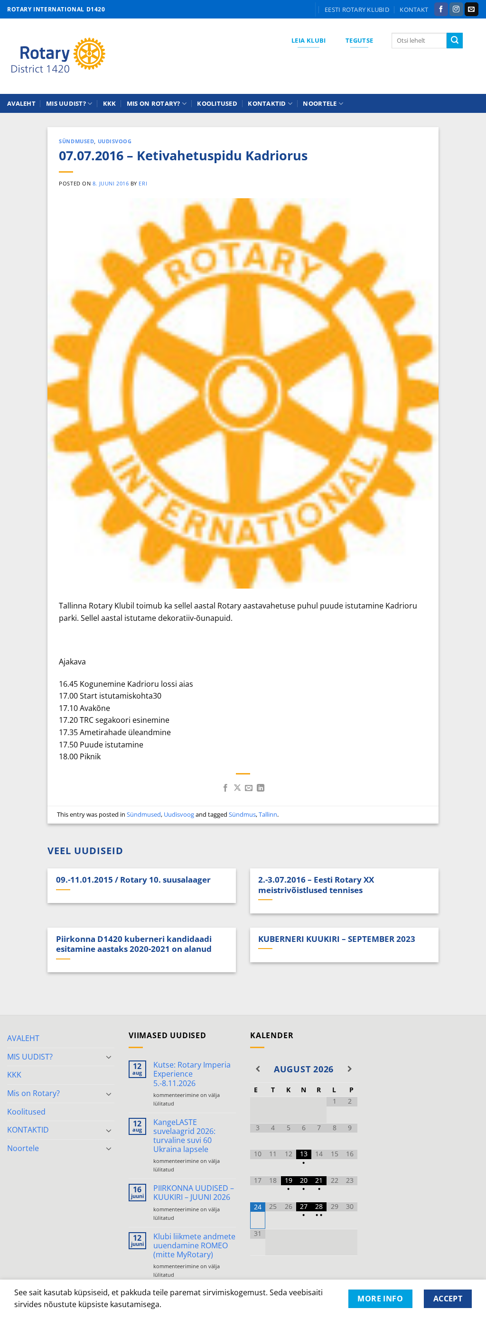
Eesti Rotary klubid (357, 9)
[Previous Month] (257, 1069)
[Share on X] (237, 788)
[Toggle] (108, 1056)
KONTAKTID (267, 103)
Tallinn (268, 814)
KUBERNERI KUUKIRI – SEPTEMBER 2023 (336, 939)
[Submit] (455, 41)
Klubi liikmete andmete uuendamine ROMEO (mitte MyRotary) (194, 1246)
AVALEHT (21, 103)
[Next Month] (349, 1069)
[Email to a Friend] (248, 788)
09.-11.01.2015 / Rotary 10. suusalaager (133, 880)
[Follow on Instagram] (456, 9)
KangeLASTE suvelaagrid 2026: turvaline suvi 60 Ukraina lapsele (184, 1136)
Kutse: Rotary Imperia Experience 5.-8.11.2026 (192, 1074)
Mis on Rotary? (153, 103)
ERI (143, 183)
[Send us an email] (471, 9)
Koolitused (217, 103)
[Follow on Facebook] (441, 9)
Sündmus (242, 814)
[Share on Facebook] (225, 788)
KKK (109, 103)
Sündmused (76, 141)
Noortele (319, 103)
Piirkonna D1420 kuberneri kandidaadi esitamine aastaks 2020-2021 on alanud (134, 944)
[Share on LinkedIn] (260, 788)
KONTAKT (414, 9)
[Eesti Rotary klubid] (58, 56)
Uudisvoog (115, 141)
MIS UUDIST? (66, 103)
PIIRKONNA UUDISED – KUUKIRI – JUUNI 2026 (193, 1193)
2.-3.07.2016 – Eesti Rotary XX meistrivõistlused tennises (316, 885)
